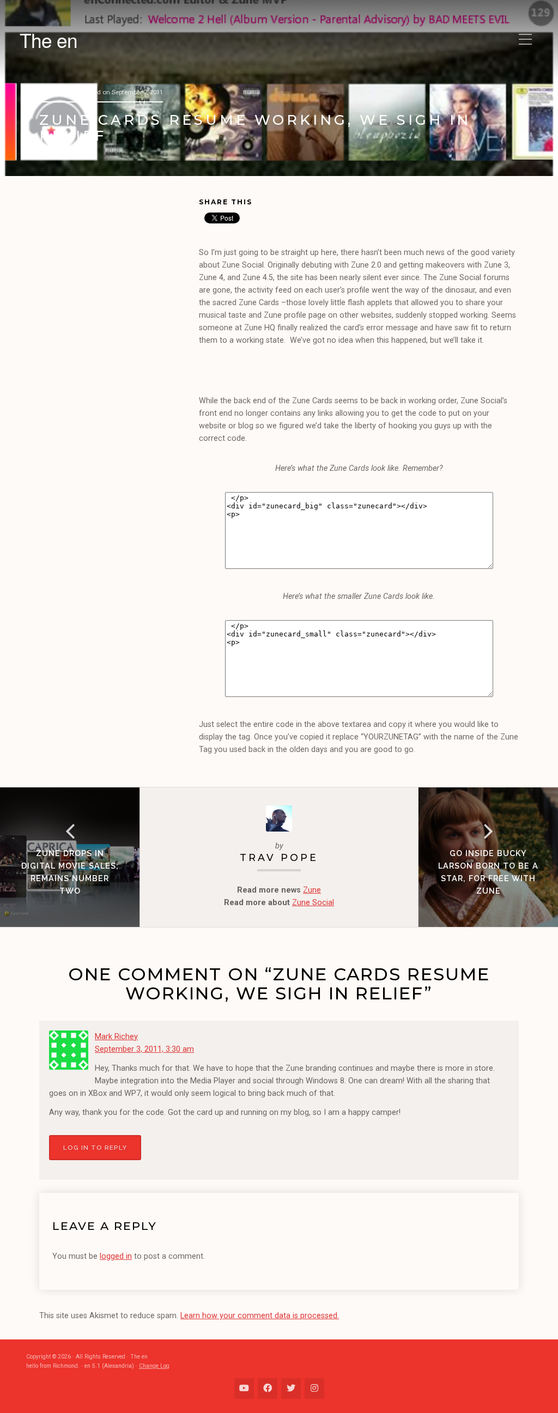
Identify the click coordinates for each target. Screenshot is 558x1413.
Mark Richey (116, 1036)
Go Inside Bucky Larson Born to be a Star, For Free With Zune (488, 871)
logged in (116, 1256)
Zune (312, 890)
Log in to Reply (95, 1147)
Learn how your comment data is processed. (259, 1315)
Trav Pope (279, 857)
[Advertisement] (119, 269)
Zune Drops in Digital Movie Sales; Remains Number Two (70, 871)
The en (48, 39)
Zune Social (313, 902)
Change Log (154, 1365)
